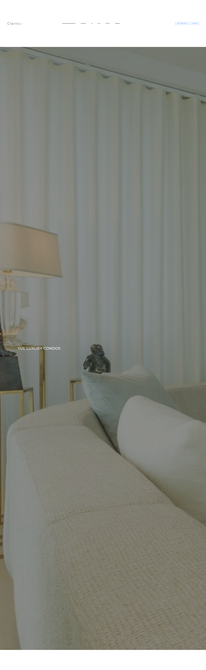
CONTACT (108, 23)
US (91, 23)
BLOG (99, 23)
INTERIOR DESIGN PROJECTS (69, 23)
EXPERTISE (83, 23)
